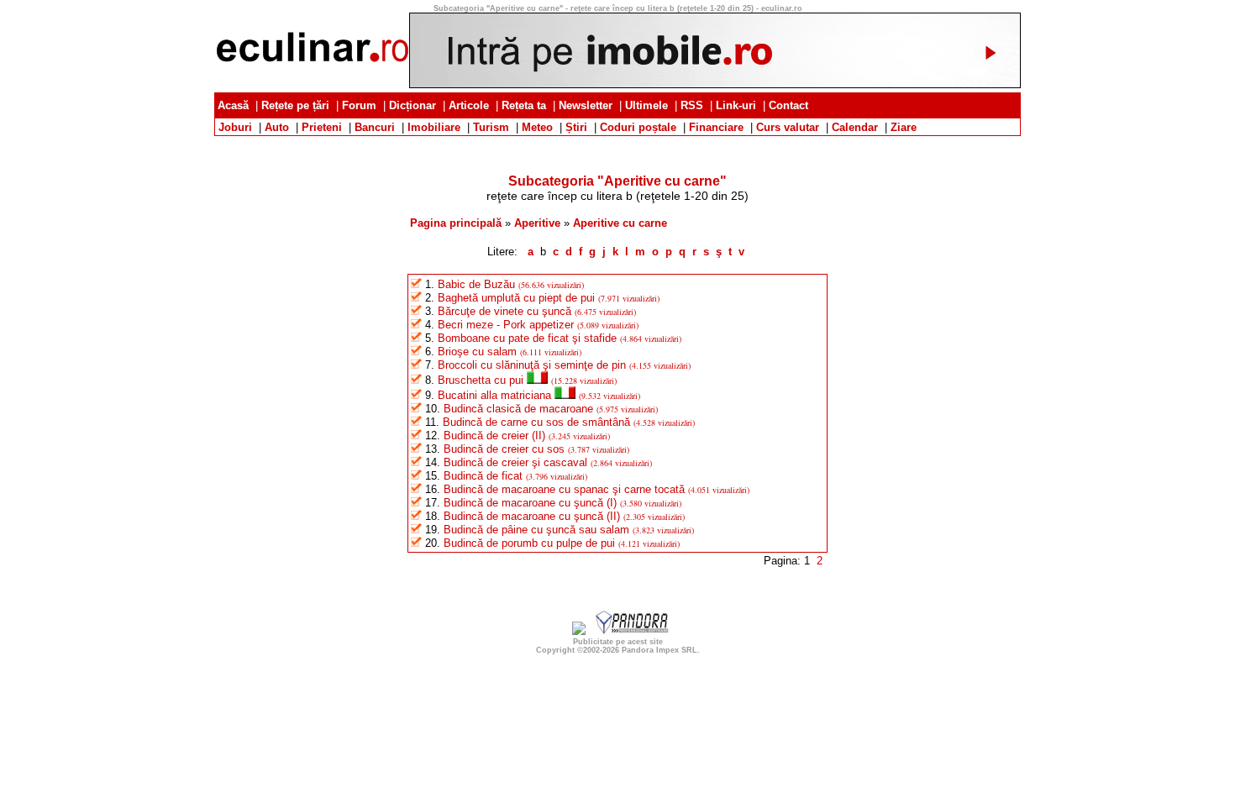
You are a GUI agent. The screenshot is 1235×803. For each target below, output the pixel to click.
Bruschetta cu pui (480, 380)
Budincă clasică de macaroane (518, 408)
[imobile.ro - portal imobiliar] (715, 84)
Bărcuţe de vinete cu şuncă (504, 311)
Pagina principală (456, 223)
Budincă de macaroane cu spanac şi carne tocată (564, 489)
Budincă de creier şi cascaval (515, 462)
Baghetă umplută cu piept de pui (516, 297)
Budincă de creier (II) (494, 435)
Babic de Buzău (476, 284)
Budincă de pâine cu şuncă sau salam (536, 529)
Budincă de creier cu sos (504, 449)
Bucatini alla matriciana (494, 395)
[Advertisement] (617, 142)
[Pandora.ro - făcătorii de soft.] (633, 631)
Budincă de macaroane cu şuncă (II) (532, 516)
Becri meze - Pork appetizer (506, 324)
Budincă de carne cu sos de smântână (536, 422)
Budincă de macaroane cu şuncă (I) (530, 502)
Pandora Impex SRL (659, 650)
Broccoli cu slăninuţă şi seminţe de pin (532, 365)
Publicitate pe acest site (618, 642)
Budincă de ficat (483, 476)
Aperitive (537, 223)
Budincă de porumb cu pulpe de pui (529, 543)
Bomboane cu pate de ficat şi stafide (527, 338)
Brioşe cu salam (477, 351)
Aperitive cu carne (620, 223)
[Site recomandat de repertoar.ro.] (579, 631)
